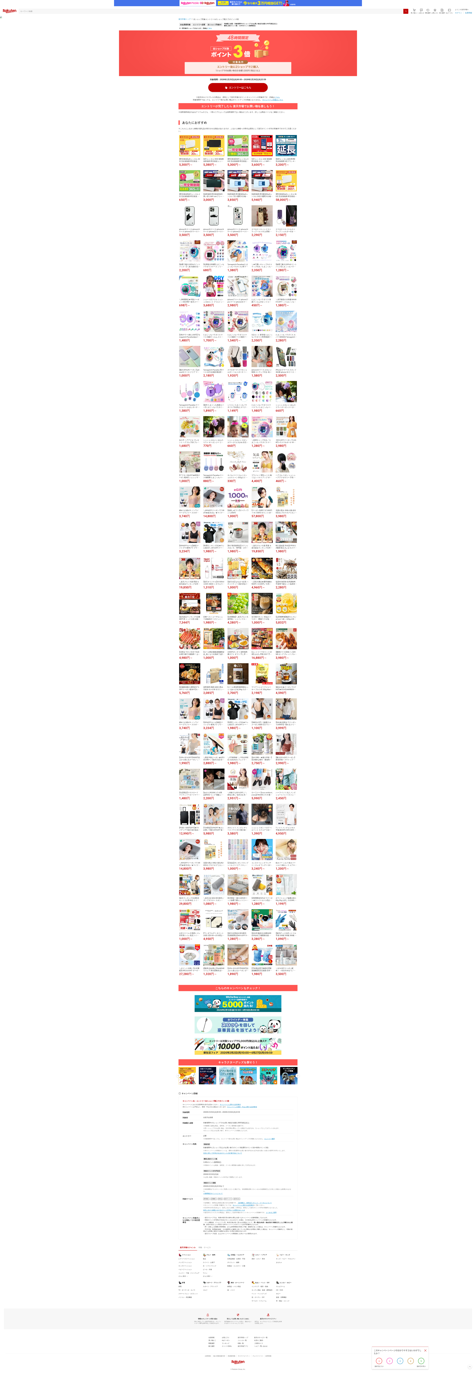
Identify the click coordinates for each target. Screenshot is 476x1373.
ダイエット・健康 (233, 1262)
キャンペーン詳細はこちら (272, 100)
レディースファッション (186, 1259)
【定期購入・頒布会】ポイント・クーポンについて (255, 1203)
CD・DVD (279, 1290)
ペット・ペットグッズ (259, 1294)
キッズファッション (185, 1266)
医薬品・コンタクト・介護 (236, 1266)
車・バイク (231, 1290)
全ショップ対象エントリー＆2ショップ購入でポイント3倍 (216, 19)
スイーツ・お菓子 (209, 1262)
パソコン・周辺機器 (185, 1297)
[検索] (405, 11)
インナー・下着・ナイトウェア (188, 1273)
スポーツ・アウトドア (210, 1286)
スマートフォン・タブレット (188, 1294)
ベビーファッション (185, 1269)
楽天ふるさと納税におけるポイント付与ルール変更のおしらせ (224, 1210)
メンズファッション (185, 1262)
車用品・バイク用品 (234, 1286)
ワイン (205, 1273)
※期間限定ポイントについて (213, 1193)
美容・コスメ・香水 (258, 1259)
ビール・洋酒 (207, 1269)
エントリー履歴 (269, 1139)
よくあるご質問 (271, 1212)
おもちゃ (279, 1262)
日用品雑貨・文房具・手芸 (236, 1259)
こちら (209, 28)
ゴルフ (205, 1290)
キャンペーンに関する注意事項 (230, 1104)
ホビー (278, 1294)
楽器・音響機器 (281, 1297)
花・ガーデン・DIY (258, 1297)
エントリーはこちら (240, 87)
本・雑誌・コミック (282, 1301)
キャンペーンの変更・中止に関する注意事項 (242, 1107)
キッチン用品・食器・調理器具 (262, 1290)
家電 (179, 1286)
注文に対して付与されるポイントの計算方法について (222, 1153)
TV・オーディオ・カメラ (186, 1290)
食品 (204, 1259)
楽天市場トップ (184, 19)
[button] (421, 11)
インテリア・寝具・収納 (260, 1286)
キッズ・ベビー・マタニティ (285, 1259)
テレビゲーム (280, 1286)
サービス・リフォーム (259, 1301)
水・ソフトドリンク (209, 1266)
